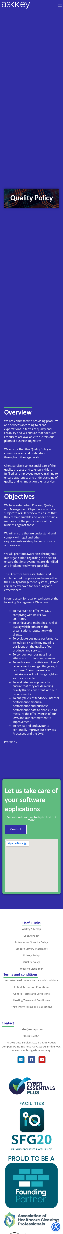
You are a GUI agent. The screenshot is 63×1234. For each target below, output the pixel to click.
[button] (56, 5)
